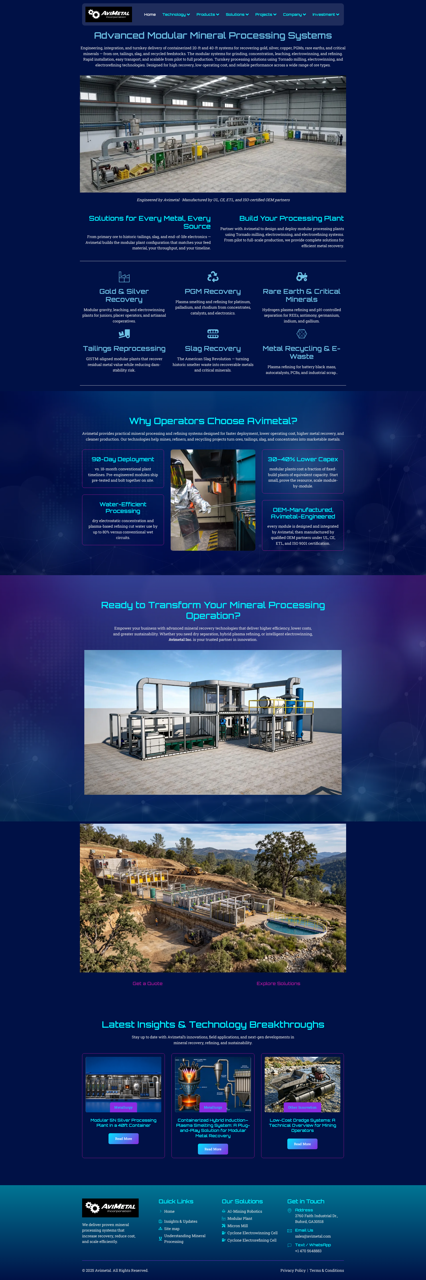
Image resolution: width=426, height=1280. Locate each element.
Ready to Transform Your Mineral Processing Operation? (213, 610)
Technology (174, 14)
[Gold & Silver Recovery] (124, 276)
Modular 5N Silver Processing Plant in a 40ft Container (123, 1123)
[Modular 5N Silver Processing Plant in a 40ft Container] (123, 1084)
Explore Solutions (278, 983)
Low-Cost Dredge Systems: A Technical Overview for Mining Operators (302, 1125)
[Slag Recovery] (213, 333)
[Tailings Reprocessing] (124, 333)
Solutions (235, 14)
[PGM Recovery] (213, 276)
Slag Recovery (213, 348)
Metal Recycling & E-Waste (302, 352)
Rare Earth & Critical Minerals (302, 295)
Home (150, 14)
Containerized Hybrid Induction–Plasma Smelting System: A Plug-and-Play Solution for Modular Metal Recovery (213, 1128)
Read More (123, 1138)
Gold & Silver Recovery (124, 295)
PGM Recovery (213, 291)
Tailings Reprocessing (124, 348)
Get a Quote (148, 983)
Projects (263, 14)
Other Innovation (302, 1107)
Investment (324, 14)
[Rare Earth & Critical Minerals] (301, 276)
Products (206, 14)
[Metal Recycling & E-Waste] (301, 333)
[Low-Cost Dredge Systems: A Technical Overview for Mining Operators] (302, 1084)
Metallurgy (123, 1107)
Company (292, 14)
